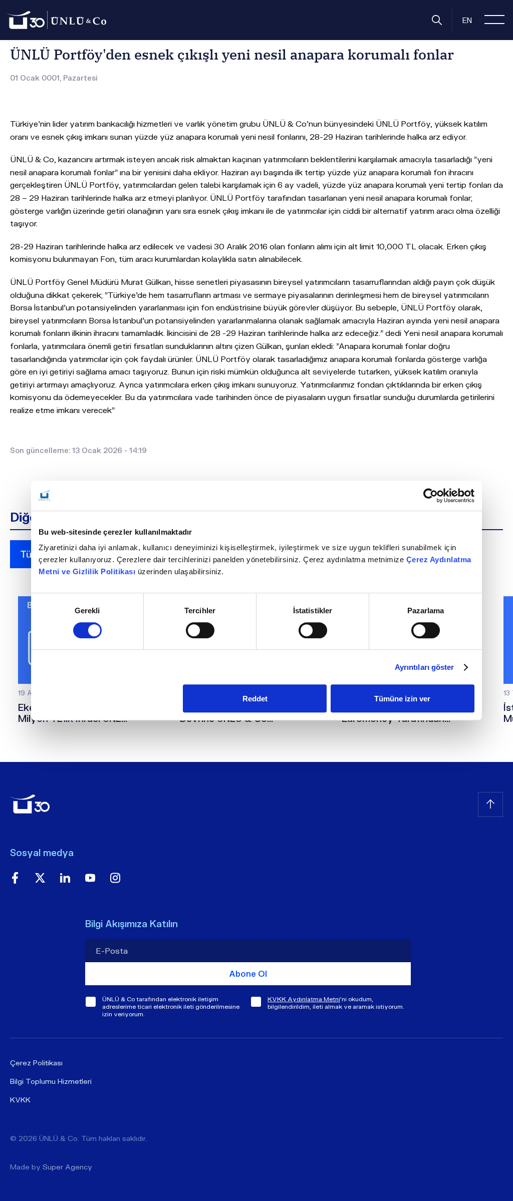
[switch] (200, 630)
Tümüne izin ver (402, 698)
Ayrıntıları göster (424, 667)
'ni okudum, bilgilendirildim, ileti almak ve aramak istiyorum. (336, 1002)
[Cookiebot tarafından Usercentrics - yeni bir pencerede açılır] (430, 495)
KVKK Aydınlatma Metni (304, 999)
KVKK (20, 1099)
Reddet (255, 698)
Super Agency (67, 1166)
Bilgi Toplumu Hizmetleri (51, 1081)
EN (467, 20)
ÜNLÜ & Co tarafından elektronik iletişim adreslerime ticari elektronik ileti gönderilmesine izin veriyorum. (170, 1006)
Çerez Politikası (36, 1062)
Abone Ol (248, 973)
